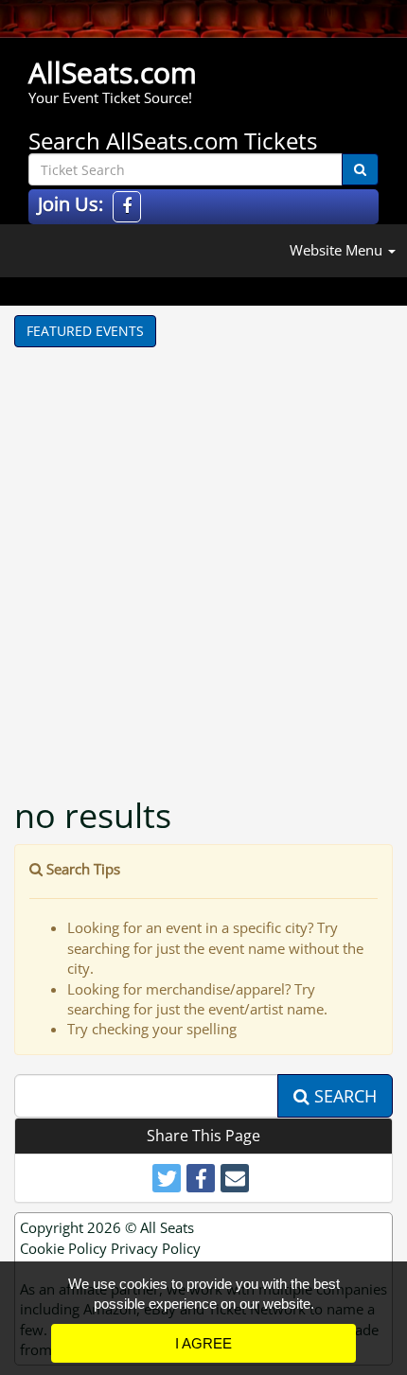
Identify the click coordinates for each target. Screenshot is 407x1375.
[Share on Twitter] (166, 1178)
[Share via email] (235, 1178)
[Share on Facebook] (200, 1178)
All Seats (167, 1227)
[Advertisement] (203, 560)
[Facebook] (127, 206)
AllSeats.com (112, 72)
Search (343, 1095)
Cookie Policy (63, 1248)
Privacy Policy (156, 1248)
